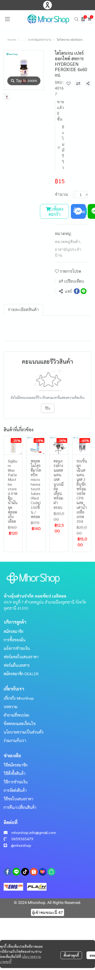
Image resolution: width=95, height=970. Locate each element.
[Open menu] (7, 19)
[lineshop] (51, 872)
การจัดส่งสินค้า (15, 790)
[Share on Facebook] (77, 291)
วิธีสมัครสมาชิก (16, 764)
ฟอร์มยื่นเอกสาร (17, 665)
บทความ (10, 706)
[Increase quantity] (87, 194)
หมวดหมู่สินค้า (68, 241)
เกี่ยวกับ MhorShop (19, 698)
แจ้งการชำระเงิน (17, 648)
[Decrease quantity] (74, 194)
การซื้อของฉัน (15, 639)
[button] (76, 19)
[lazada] (43, 872)
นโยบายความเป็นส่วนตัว (23, 732)
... (22, 40)
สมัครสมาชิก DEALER (21, 673)
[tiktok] (25, 872)
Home (12, 40)
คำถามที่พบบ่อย (16, 715)
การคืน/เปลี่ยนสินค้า (20, 807)
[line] (16, 872)
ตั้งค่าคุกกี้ (71, 955)
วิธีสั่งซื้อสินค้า (14, 773)
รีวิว (47, 408)
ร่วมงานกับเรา (15, 740)
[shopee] (34, 872)
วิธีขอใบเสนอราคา (18, 798)
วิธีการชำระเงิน (16, 781)
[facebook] (7, 872)
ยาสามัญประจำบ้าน (39, 40)
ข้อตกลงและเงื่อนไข (20, 723)
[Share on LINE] (83, 291)
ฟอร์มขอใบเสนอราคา (21, 656)
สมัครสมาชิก (13, 631)
